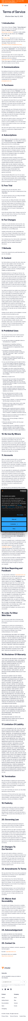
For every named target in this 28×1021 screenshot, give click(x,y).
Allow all (14, 519)
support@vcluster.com (7, 59)
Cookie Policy (11, 506)
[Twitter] (2, 989)
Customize (13, 524)
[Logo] (5, 5)
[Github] (11, 989)
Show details (20, 514)
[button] (25, 5)
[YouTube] (8, 989)
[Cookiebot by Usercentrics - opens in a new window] (20, 491)
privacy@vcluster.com (6, 80)
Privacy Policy (7, 38)
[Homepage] (6, 968)
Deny (14, 528)
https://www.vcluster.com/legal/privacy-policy (12, 44)
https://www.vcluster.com (7, 32)
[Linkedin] (5, 989)
